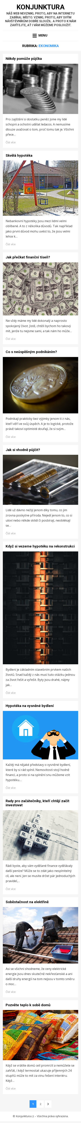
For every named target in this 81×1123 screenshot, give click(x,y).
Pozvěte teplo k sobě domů (28, 1005)
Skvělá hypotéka (19, 155)
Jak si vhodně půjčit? (23, 450)
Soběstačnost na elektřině (27, 902)
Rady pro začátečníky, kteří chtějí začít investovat (37, 803)
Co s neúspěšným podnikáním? (31, 352)
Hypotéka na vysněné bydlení (30, 706)
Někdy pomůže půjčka (24, 58)
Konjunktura (41, 7)
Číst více (11, 142)
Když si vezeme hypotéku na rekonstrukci (40, 546)
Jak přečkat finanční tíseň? (28, 257)
